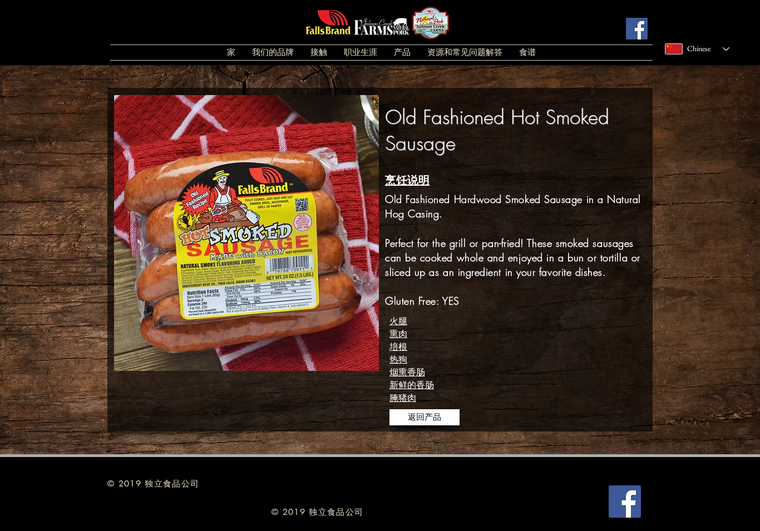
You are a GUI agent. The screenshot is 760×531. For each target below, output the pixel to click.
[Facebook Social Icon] (637, 28)
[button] (273, 52)
